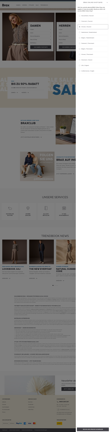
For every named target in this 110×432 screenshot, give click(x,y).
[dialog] (93, 216)
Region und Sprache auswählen (93, 429)
